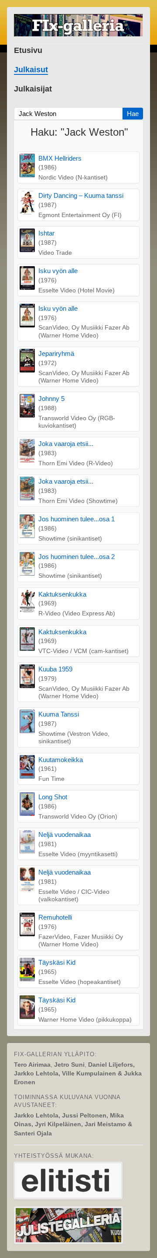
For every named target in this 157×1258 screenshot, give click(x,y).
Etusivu (28, 50)
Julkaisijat (33, 88)
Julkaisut (31, 69)
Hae (133, 113)
